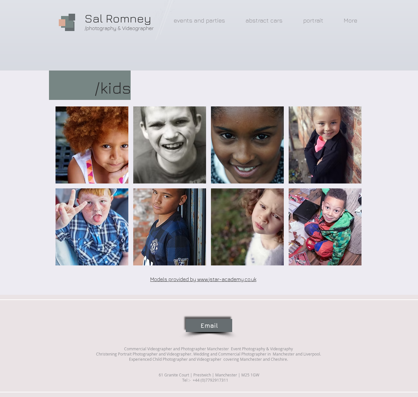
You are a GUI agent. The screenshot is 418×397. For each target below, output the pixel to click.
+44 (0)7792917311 (210, 380)
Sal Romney (118, 18)
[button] (92, 144)
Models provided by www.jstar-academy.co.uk (203, 279)
